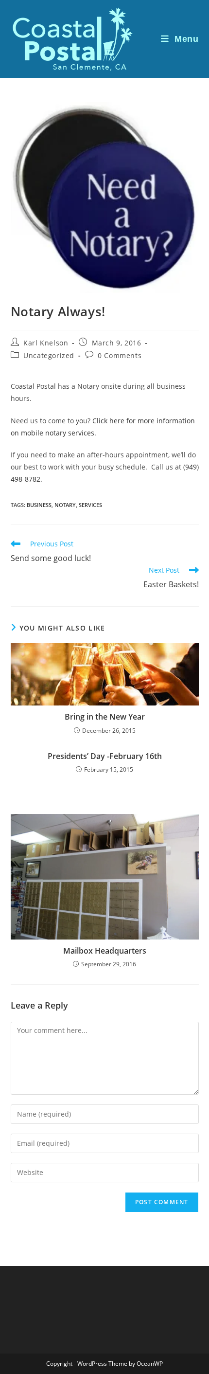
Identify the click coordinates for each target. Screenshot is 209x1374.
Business (39, 504)
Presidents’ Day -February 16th (105, 756)
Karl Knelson (45, 342)
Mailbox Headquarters (104, 950)
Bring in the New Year (105, 716)
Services (90, 504)
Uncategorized (48, 355)
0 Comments (119, 355)
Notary (65, 504)
